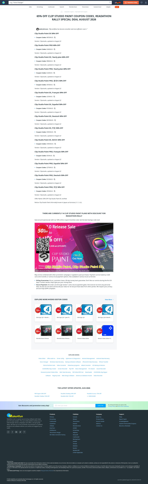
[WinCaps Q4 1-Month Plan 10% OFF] (43, 309)
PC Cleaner (92, 369)
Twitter (20, 432)
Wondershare (73, 7)
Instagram (8, 432)
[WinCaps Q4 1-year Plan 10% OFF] (63, 309)
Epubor (75, 448)
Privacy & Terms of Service (47, 470)
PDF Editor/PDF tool (77, 372)
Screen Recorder (62, 369)
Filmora (52, 417)
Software (48, 375)
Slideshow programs (74, 365)
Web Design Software (68, 375)
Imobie (75, 441)
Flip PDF (71, 369)
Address (98, 423)
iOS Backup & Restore (98, 365)
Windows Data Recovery (57, 362)
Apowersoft (76, 450)
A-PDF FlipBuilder (78, 452)
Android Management (88, 358)
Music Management (81, 369)
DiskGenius (53, 430)
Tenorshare (85, 7)
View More (108, 300)
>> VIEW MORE (91, 396)
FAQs (120, 417)
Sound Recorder (101, 369)
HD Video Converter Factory (57, 435)
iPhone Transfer (103, 362)
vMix (30, 7)
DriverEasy (40, 7)
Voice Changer (44, 362)
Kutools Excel (97, 7)
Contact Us (99, 426)
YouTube (16, 432)
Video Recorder (98, 375)
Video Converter (61, 365)
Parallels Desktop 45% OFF (68, 393)
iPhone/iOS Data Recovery (90, 362)
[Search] (110, 2)
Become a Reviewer (124, 426)
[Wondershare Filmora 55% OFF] (43, 330)
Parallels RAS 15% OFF (67, 396)
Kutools (75, 417)
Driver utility (60, 358)
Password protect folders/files (49, 372)
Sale (117, 7)
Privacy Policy (111, 406)
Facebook (12, 432)
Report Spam (123, 419)
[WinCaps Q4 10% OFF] (84, 309)
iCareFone (52, 423)
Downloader (88, 372)
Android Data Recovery (103, 358)
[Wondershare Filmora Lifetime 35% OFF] (63, 330)
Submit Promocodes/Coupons (127, 423)
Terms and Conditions (123, 406)
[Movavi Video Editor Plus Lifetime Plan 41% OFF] (104, 330)
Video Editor (42, 358)
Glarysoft (75, 435)
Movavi (75, 419)
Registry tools (56, 375)
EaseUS (62, 7)
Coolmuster (51, 7)
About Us (98, 417)
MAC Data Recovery (65, 372)
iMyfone (75, 432)
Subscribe (100, 405)
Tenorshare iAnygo (55, 432)
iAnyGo (108, 7)
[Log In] (146, 2)
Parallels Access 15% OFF (94, 393)
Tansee (75, 443)
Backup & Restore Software (73, 362)
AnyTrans (52, 428)
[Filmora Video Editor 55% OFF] (84, 330)
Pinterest (24, 432)
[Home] (62, 12)
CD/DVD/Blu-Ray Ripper (100, 372)
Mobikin (75, 446)
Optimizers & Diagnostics (73, 358)
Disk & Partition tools (49, 365)
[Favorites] (141, 2)
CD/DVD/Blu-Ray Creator (49, 369)
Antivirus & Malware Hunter (84, 375)
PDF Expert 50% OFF (40, 393)
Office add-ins (51, 358)
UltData (52, 426)
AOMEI (75, 428)
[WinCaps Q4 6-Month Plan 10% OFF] (104, 309)
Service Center (100, 421)
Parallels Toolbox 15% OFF (42, 396)
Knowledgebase (123, 421)
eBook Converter (86, 365)
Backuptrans (76, 439)
